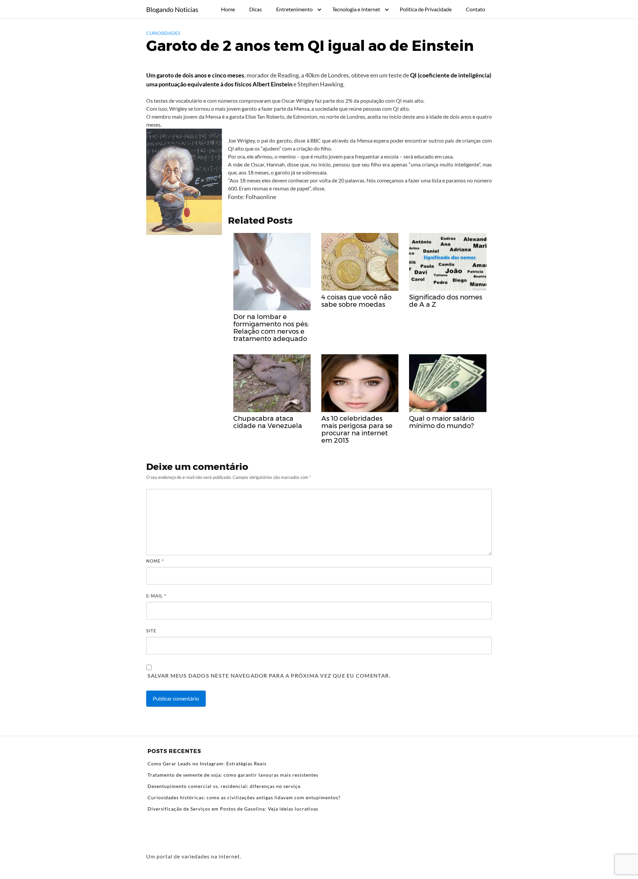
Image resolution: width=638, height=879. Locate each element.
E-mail (156, 596)
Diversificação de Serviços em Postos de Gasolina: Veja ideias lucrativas (233, 809)
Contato (475, 9)
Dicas (255, 9)
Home (228, 9)
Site (151, 630)
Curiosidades (163, 33)
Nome (155, 561)
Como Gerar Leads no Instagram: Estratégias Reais (207, 763)
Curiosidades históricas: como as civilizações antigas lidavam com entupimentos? (244, 797)
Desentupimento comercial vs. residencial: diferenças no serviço (224, 786)
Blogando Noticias (172, 9)
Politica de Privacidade (426, 9)
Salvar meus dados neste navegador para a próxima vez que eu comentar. (269, 675)
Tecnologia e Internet (356, 9)
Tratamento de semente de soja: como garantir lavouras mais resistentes (233, 775)
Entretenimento (294, 9)
